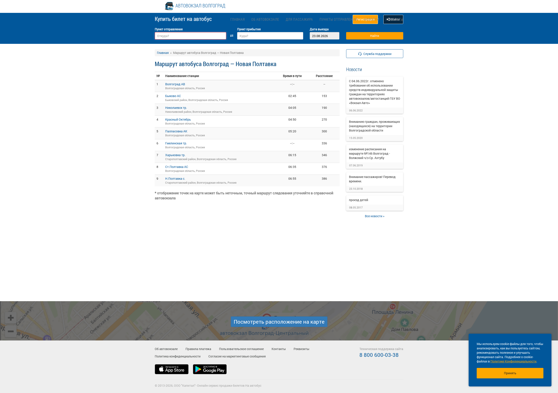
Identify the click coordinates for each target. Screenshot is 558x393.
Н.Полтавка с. (175, 178)
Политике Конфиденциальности (513, 361)
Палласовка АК (176, 131)
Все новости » (374, 216)
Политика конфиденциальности (178, 356)
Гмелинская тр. (176, 143)
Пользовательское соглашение (241, 349)
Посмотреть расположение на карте (279, 321)
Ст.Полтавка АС (176, 167)
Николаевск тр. (176, 108)
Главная (237, 19)
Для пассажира (299, 19)
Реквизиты (301, 349)
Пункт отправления (169, 29)
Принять (510, 373)
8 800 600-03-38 (379, 354)
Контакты (394, 19)
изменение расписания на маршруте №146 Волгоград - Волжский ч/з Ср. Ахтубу (369, 153)
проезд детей (358, 200)
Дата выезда (319, 29)
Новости (371, 19)
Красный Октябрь (178, 119)
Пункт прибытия (249, 29)
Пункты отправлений (339, 19)
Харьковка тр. (175, 155)
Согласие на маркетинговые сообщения (237, 356)
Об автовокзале (265, 19)
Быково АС (173, 96)
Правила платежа (198, 349)
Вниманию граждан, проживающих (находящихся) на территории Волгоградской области (374, 126)
